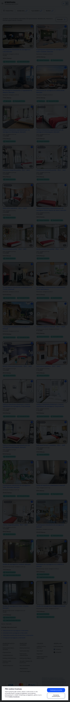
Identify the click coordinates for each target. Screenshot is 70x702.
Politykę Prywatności (14, 696)
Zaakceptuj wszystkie (56, 690)
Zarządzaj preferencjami (56, 695)
